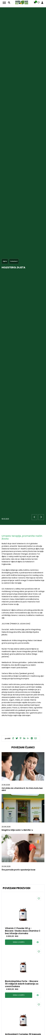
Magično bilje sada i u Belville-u (17, 830)
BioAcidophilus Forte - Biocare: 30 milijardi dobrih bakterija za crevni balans (21, 984)
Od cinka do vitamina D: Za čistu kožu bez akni (22, 789)
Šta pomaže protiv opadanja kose (18, 869)
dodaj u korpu (18, 942)
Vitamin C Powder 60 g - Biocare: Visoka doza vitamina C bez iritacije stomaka (22, 931)
